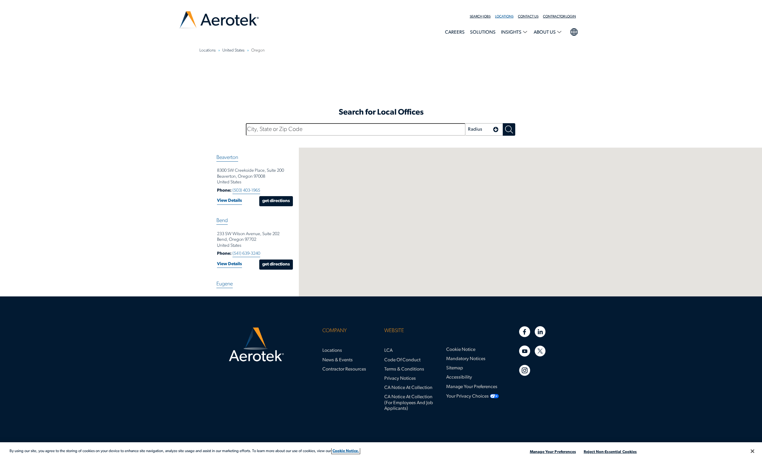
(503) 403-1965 (246, 190)
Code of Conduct (402, 360)
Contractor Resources (344, 369)
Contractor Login (559, 16)
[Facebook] (524, 331)
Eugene (224, 284)
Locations (504, 16)
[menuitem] (482, 16)
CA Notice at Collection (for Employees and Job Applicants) (408, 403)
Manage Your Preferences (471, 387)
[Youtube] (524, 351)
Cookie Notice (460, 349)
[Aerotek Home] (256, 344)
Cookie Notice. (345, 451)
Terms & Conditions (404, 369)
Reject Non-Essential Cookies (610, 452)
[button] (484, 129)
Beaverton (227, 157)
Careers (455, 32)
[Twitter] (540, 351)
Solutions (483, 32)
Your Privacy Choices (467, 396)
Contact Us (528, 16)
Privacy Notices (400, 378)
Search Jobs (480, 16)
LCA (388, 350)
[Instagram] (524, 370)
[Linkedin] (540, 331)
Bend (222, 221)
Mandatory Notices (465, 359)
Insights (511, 32)
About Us (545, 32)
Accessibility (459, 377)
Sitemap (454, 368)
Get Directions (276, 201)
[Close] (752, 451)
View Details (229, 201)
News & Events (337, 360)
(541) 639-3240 (246, 253)
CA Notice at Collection (408, 387)
